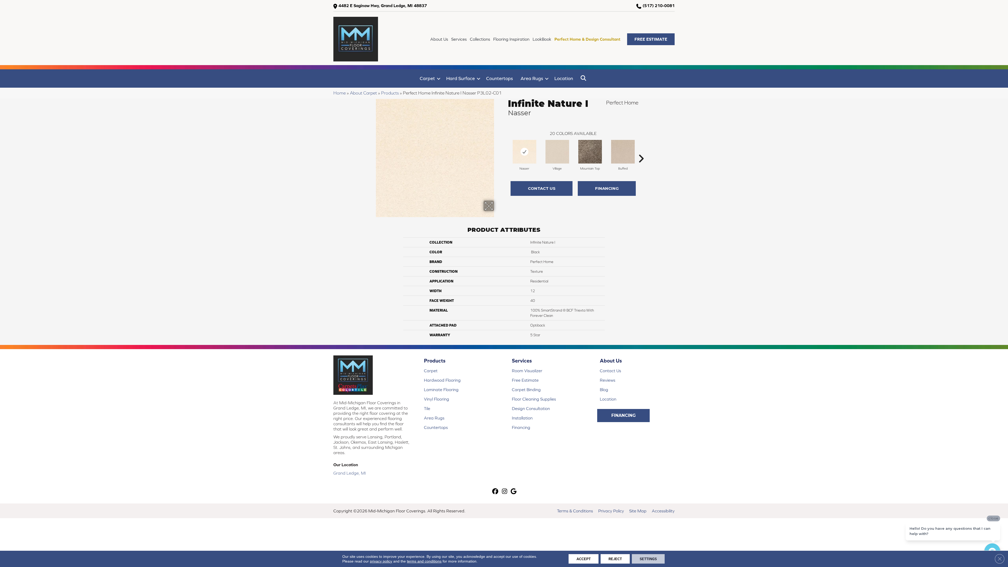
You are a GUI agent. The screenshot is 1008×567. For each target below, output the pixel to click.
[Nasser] (524, 152)
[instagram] (504, 492)
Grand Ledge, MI (349, 473)
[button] (651, 39)
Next (641, 150)
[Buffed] (623, 152)
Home (339, 93)
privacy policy (381, 561)
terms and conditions (424, 561)
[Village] (557, 152)
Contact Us (541, 188)
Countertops (499, 78)
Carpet (427, 78)
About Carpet (363, 93)
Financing (607, 188)
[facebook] (495, 492)
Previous (505, 150)
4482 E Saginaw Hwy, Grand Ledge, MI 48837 (382, 5)
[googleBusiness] (514, 492)
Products (390, 93)
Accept (583, 559)
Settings (648, 559)
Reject (615, 559)
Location (563, 78)
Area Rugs (532, 78)
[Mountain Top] (590, 152)
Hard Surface (460, 78)
